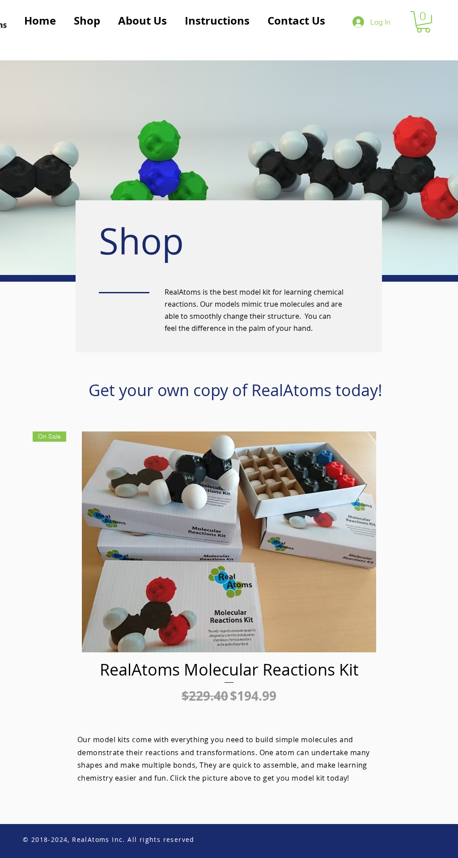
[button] (423, 22)
